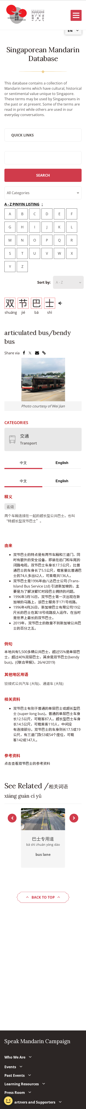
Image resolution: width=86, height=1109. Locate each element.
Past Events (14, 1075)
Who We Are (14, 1057)
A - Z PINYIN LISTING (21, 204)
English (62, 463)
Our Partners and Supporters (29, 1102)
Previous (12, 818)
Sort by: (44, 282)
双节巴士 (26, 763)
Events (10, 1066)
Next (73, 818)
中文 (23, 463)
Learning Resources (21, 1084)
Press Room (14, 1092)
